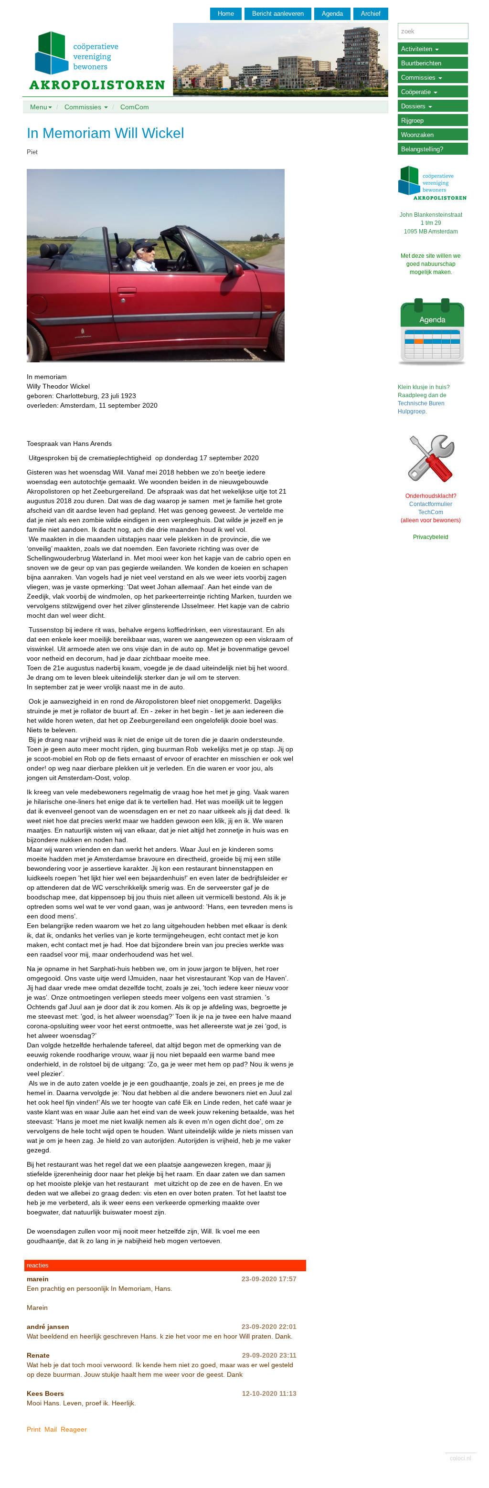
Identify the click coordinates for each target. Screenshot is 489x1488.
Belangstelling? (422, 149)
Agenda (332, 13)
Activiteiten (417, 49)
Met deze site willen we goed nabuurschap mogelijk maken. (431, 264)
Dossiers (414, 106)
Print (34, 1429)
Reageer (74, 1429)
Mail (50, 1429)
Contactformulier (430, 504)
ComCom (134, 107)
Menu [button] (38, 107)
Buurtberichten (421, 63)
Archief (371, 13)
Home (226, 13)
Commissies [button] (83, 107)
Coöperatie (417, 91)
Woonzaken (417, 134)
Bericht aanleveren (278, 13)
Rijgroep (412, 120)
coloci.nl (460, 1458)
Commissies (419, 77)
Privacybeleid (430, 537)
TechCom (430, 512)
